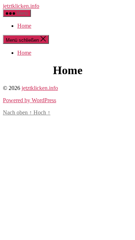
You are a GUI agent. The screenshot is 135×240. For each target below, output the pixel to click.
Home (24, 26)
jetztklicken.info (21, 6)
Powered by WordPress (29, 100)
